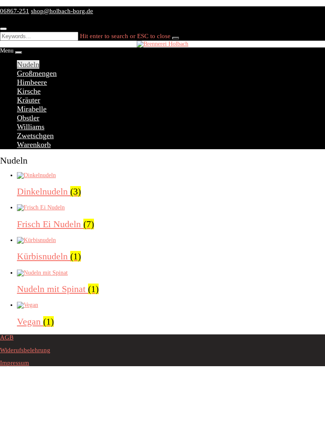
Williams (30, 126)
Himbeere (32, 82)
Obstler (28, 118)
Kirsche (29, 91)
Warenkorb (34, 144)
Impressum (14, 362)
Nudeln (28, 64)
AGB (7, 337)
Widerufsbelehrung (25, 350)
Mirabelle (32, 109)
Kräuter (28, 100)
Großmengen (37, 73)
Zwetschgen (35, 135)
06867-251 (14, 11)
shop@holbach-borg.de (62, 11)
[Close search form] (3, 29)
